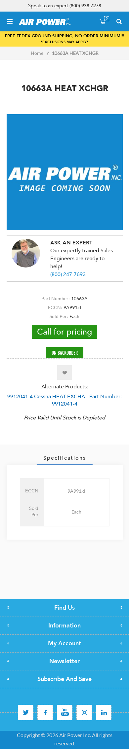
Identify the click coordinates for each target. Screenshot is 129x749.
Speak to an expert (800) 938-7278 (64, 6)
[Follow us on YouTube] (64, 712)
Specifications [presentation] (64, 458)
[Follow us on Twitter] (25, 712)
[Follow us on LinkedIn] (103, 712)
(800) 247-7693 (68, 274)
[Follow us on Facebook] (45, 712)
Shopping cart (107, 18)
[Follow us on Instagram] (84, 712)
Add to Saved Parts (64, 372)
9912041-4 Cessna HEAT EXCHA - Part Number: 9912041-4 (64, 400)
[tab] (65, 458)
